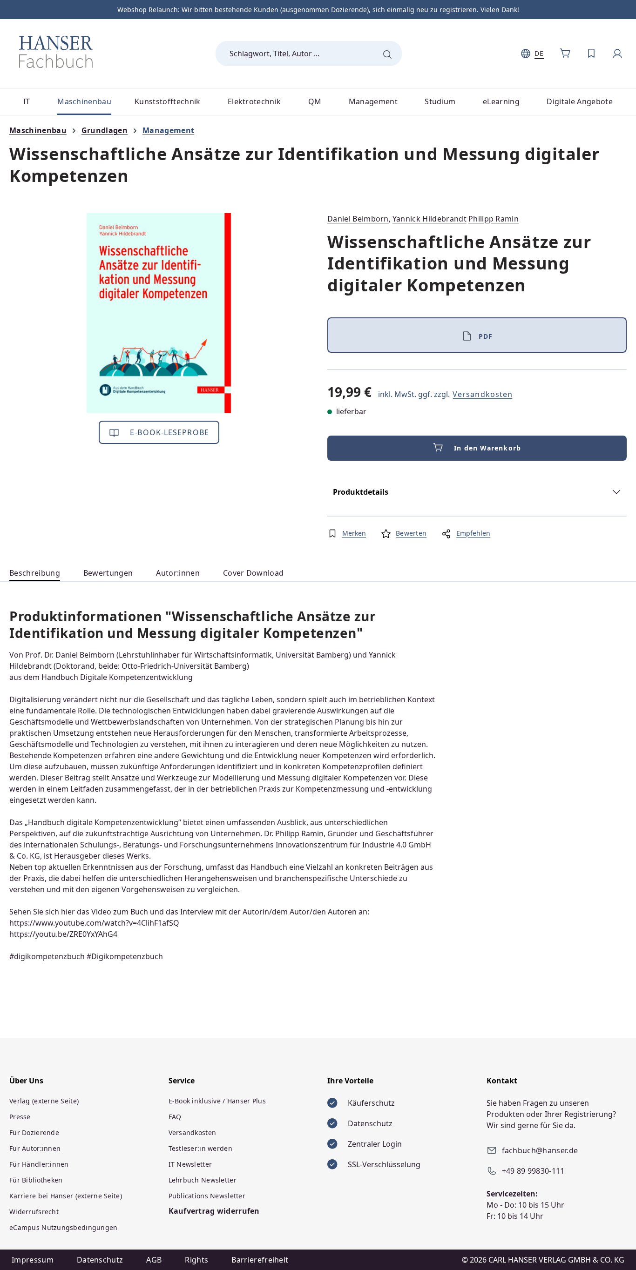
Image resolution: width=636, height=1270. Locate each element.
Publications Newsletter (207, 1195)
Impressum (33, 1260)
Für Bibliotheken (35, 1180)
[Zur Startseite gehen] (55, 51)
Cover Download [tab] (253, 573)
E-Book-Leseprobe (168, 432)
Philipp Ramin (493, 219)
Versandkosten (483, 394)
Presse (20, 1116)
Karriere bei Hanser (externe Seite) (65, 1195)
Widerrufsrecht (34, 1211)
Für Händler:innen (39, 1164)
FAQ (175, 1116)
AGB (154, 1260)
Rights (196, 1260)
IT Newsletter (190, 1164)
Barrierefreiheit (259, 1260)
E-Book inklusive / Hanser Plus (217, 1100)
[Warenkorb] (565, 53)
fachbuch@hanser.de (540, 1150)
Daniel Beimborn (358, 219)
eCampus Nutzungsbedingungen (63, 1227)
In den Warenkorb (487, 447)
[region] (159, 313)
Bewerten (411, 533)
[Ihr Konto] (617, 53)
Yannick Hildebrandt (429, 219)
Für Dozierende (34, 1132)
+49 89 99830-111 (533, 1171)
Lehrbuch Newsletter (203, 1180)
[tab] (34, 573)
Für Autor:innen (35, 1148)
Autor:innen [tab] (178, 573)
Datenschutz (100, 1260)
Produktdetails (360, 492)
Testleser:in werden (200, 1148)
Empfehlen (473, 533)
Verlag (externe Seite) (44, 1100)
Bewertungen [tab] (108, 573)
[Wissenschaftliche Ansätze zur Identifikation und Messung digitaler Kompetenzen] (159, 313)
